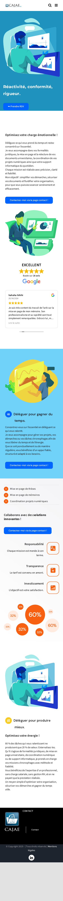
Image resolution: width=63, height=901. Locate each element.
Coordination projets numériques (29, 501)
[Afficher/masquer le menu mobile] (56, 5)
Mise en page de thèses (23, 489)
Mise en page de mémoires (25, 495)
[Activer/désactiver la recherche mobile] (50, 5)
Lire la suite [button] (14, 323)
